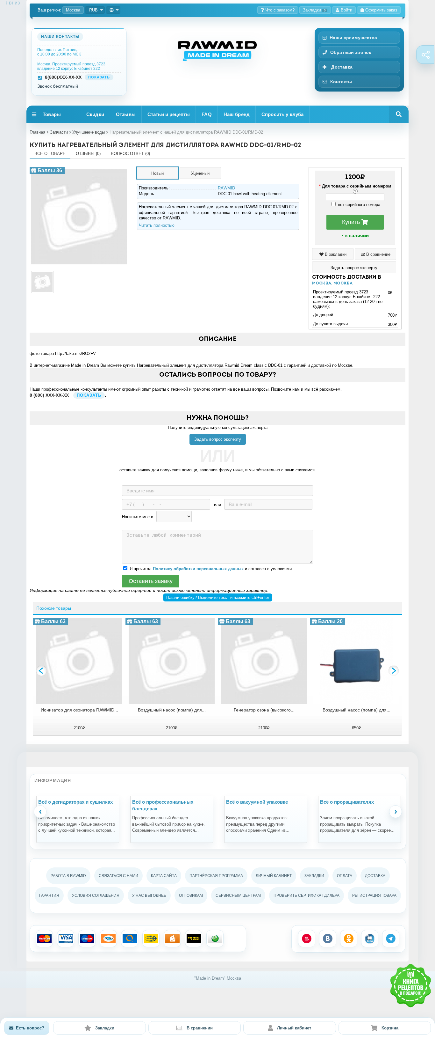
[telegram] (390, 938)
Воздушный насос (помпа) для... (172, 709)
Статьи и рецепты (168, 114)
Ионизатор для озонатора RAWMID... (79, 709)
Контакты (341, 81)
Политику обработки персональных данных (198, 568)
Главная (37, 132)
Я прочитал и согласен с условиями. (211, 568)
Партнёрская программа (216, 875)
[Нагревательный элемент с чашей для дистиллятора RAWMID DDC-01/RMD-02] (79, 169)
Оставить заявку (151, 581)
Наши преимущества (353, 37)
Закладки (314, 10)
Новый (157, 173)
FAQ (206, 114)
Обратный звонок (350, 52)
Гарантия (49, 895)
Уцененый (200, 173)
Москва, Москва (332, 283)
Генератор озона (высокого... (264, 709)
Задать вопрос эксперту (217, 439)
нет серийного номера (358, 204)
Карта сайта (164, 875)
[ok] (348, 938)
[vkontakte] (327, 938)
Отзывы (126, 114)
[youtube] (306, 938)
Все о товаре (50, 153)
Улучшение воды (88, 132)
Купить (351, 222)
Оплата (344, 875)
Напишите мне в (137, 516)
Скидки (95, 114)
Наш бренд (237, 114)
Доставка (342, 67)
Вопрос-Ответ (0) (130, 153)
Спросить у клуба (282, 114)
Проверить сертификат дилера (306, 895)
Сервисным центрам (238, 895)
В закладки (335, 254)
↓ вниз (10, 2)
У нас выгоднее (149, 895)
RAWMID (226, 188)
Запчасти (59, 132)
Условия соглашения (95, 895)
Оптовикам (191, 895)
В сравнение (377, 254)
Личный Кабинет (274, 875)
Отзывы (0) (88, 153)
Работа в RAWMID (68, 875)
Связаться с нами (118, 875)
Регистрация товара (374, 895)
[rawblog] (369, 938)
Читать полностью (157, 225)
